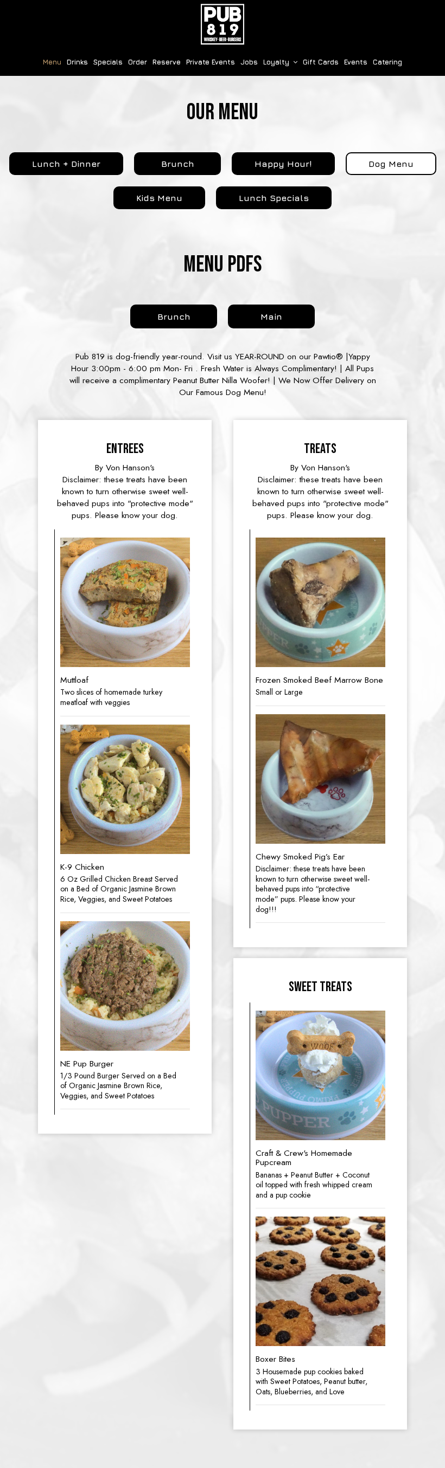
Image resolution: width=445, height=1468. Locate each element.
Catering (387, 62)
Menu (52, 62)
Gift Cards (321, 62)
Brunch (160, 319)
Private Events (210, 62)
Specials (108, 62)
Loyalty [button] (277, 62)
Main (255, 319)
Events (355, 62)
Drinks (77, 62)
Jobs (249, 62)
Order (137, 62)
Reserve (166, 62)
